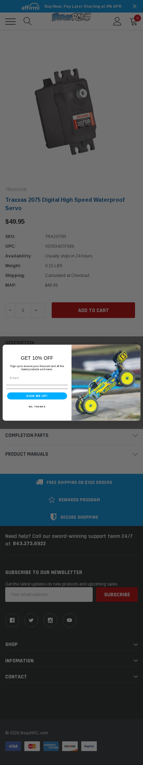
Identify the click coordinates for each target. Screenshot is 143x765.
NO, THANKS (37, 406)
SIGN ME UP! (37, 395)
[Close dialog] (136, 348)
